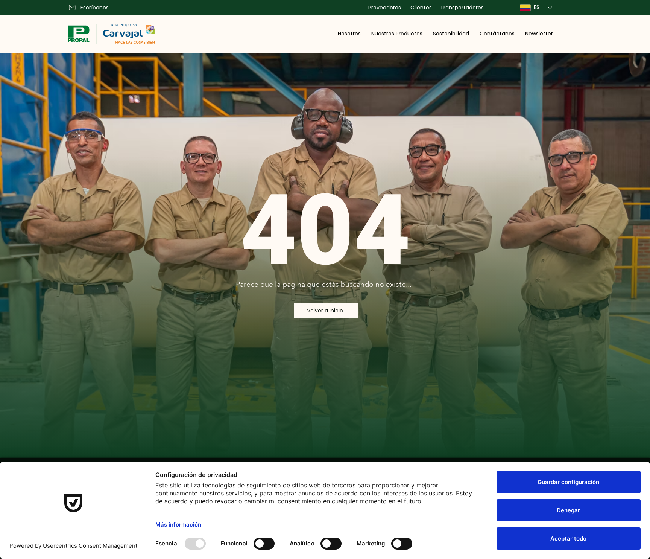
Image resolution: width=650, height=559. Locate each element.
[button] (349, 33)
